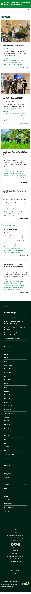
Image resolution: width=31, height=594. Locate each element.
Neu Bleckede (15, 62)
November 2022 (8, 406)
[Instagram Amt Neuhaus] (18, 544)
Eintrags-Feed (8, 503)
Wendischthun (20, 64)
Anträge (6, 484)
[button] (15, 535)
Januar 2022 (7, 424)
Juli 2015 (6, 458)
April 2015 (7, 462)
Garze (5, 62)
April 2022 (7, 417)
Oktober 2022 (8, 409)
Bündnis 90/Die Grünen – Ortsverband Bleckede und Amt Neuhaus (17, 4)
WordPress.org (8, 511)
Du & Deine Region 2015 (10, 230)
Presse (4, 206)
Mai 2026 (7, 357)
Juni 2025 (7, 380)
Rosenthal (6, 64)
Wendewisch (12, 64)
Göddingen (20, 115)
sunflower (12, 584)
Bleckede (12, 60)
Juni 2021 (7, 439)
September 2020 (9, 454)
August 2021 (8, 432)
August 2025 (8, 372)
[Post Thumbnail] (15, 31)
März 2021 (7, 450)
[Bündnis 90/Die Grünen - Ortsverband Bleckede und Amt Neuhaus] (2, 4)
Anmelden (7, 500)
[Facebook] (12, 544)
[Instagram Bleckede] (15, 544)
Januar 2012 (7, 465)
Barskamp (12, 113)
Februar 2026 (8, 365)
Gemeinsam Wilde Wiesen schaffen (14, 45)
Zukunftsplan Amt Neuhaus (12, 338)
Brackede (17, 60)
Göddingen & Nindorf (9, 175)
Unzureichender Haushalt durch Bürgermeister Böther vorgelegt (13, 265)
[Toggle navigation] (28, 10)
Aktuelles (5, 58)
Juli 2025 (6, 376)
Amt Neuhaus (8, 481)
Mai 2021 (7, 443)
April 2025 (7, 387)
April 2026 (7, 361)
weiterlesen (24, 67)
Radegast (21, 62)
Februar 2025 (8, 395)
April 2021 (7, 447)
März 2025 (7, 391)
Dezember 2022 (8, 402)
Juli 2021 (6, 436)
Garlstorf (11, 115)
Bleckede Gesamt (19, 171)
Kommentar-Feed (9, 507)
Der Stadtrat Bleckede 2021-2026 (13, 98)
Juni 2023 (7, 398)
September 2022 (9, 413)
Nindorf (20, 117)
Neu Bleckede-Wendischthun (10, 117)
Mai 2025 (7, 383)
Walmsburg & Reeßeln (20, 119)
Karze (9, 62)
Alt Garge (6, 60)
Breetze (22, 60)
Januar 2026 (7, 369)
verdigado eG (10, 586)
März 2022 (7, 421)
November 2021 (8, 428)
